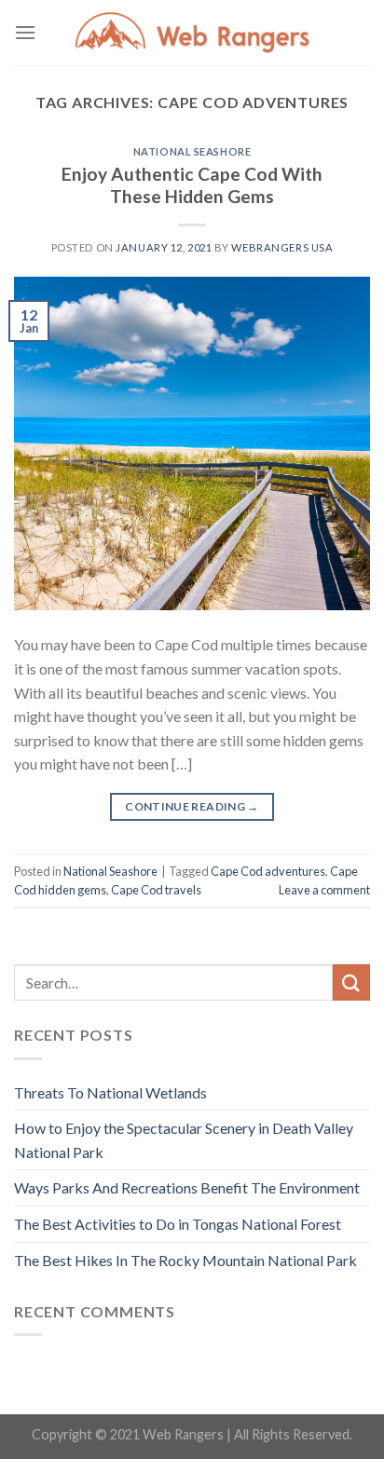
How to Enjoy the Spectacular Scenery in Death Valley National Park (183, 1140)
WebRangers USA (282, 247)
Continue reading (192, 806)
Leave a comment (324, 889)
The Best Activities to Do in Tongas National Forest (177, 1224)
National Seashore (192, 151)
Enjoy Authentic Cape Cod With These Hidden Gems (192, 185)
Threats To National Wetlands (110, 1092)
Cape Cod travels (156, 889)
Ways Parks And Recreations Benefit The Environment (187, 1187)
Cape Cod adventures (268, 871)
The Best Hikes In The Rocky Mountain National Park (185, 1260)
